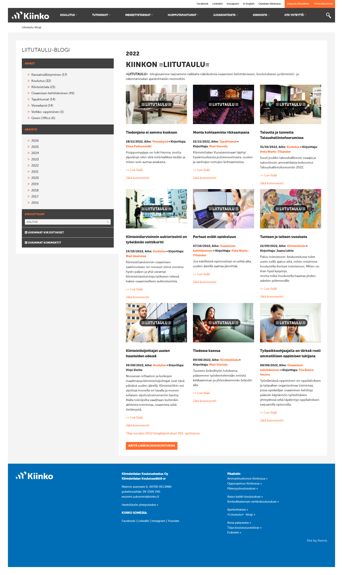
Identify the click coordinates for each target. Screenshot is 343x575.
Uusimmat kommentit (44, 242)
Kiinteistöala (43, 87)
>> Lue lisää (134, 170)
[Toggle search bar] (328, 15)
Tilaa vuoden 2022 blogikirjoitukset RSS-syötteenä (162, 433)
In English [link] (248, 4)
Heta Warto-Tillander (275, 151)
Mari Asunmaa (136, 256)
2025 (35, 147)
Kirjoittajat (35, 214)
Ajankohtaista (224, 15)
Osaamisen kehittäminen (52, 93)
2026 (35, 141)
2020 (35, 178)
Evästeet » (234, 532)
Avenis (322, 540)
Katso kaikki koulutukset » (245, 496)
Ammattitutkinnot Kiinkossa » (247, 478)
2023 (35, 159)
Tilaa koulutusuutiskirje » (244, 527)
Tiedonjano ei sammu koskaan (151, 132)
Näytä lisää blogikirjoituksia (151, 445)
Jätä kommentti (137, 178)
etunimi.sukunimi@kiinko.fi (140, 496)
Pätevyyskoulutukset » (242, 488)
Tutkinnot (100, 15)
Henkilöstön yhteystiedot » (140, 505)
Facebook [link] (202, 4)
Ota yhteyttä (294, 15)
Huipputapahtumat (182, 15)
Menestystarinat (137, 15)
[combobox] (68, 222)
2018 (35, 190)
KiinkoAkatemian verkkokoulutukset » (253, 501)
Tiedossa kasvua (206, 351)
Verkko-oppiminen (47, 112)
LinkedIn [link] (217, 4)
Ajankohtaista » (237, 509)
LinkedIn (143, 521)
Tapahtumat (43, 99)
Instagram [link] (233, 4)
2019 (35, 184)
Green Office (43, 118)
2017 (34, 196)
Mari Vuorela (218, 146)
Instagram (158, 521)
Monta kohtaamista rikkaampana (221, 132)
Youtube (173, 521)
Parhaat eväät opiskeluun (214, 237)
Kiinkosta (260, 15)
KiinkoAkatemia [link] (323, 4)
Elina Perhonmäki (139, 146)
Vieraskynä (42, 105)
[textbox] (68, 222)
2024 (35, 153)
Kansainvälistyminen (49, 75)
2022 (35, 165)
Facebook (128, 521)
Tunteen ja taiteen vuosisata (283, 237)
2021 (35, 172)
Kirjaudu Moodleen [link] (298, 4)
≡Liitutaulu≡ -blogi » (241, 514)
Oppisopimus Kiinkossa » (244, 483)
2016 (35, 203)
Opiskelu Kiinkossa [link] (269, 4)
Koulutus (67, 15)
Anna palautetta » (239, 522)
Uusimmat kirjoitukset (45, 232)
